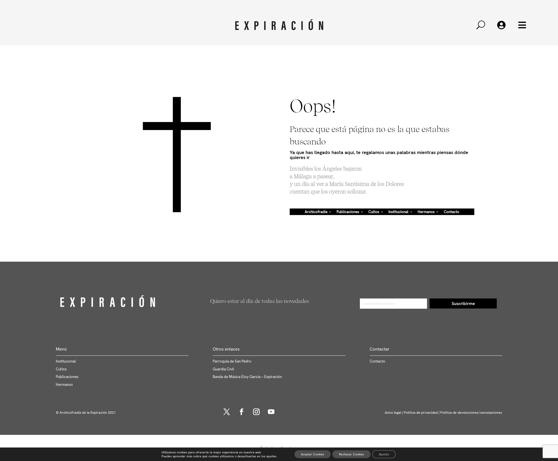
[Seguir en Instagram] (256, 411)
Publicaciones (348, 212)
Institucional (398, 212)
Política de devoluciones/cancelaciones (471, 412)
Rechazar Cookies (351, 454)
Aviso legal (393, 412)
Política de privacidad (421, 412)
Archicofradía (316, 212)
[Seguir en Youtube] (271, 411)
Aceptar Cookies (312, 454)
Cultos (373, 212)
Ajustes (384, 454)
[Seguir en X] (226, 411)
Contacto (451, 212)
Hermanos (426, 212)
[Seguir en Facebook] (241, 411)
